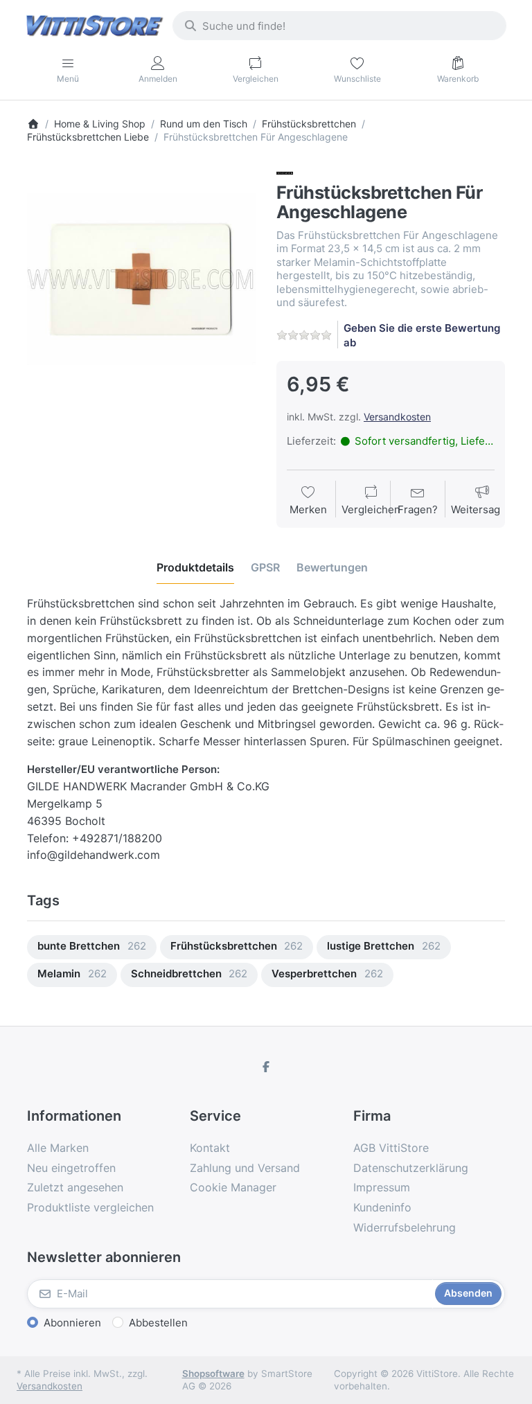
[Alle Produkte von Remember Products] (284, 172)
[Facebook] (266, 1066)
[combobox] (339, 25)
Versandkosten (397, 417)
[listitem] (141, 279)
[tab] (195, 567)
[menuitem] (92, 947)
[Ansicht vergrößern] (141, 279)
